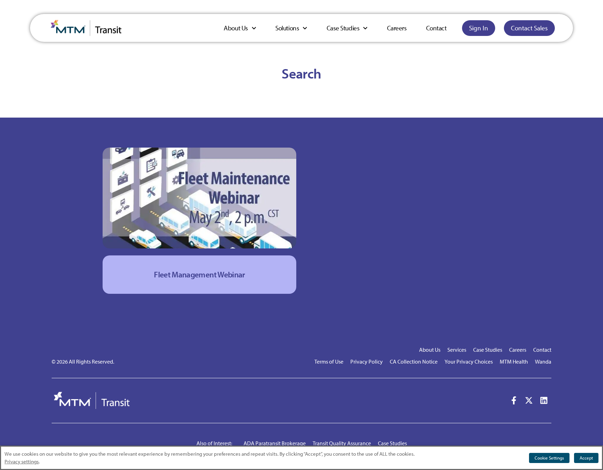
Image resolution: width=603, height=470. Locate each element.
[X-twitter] (529, 400)
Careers (397, 28)
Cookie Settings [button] (549, 458)
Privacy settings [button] (22, 461)
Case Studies (343, 28)
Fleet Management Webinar (199, 274)
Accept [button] (586, 458)
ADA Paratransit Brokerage (275, 443)
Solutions (287, 28)
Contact (436, 28)
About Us (236, 28)
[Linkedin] (544, 400)
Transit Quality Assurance (342, 443)
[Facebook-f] (514, 400)
